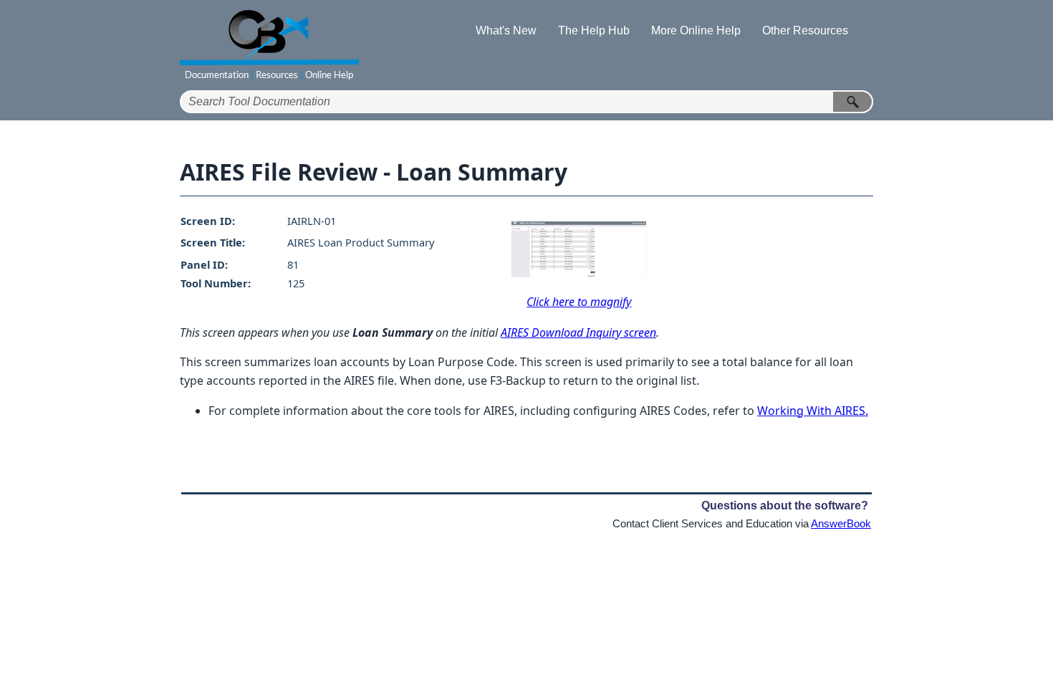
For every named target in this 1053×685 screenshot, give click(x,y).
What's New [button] (506, 30)
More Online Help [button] (696, 30)
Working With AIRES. (812, 410)
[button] (853, 101)
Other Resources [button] (805, 30)
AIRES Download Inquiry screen (578, 332)
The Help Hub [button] (594, 30)
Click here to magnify (578, 302)
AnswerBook (841, 524)
